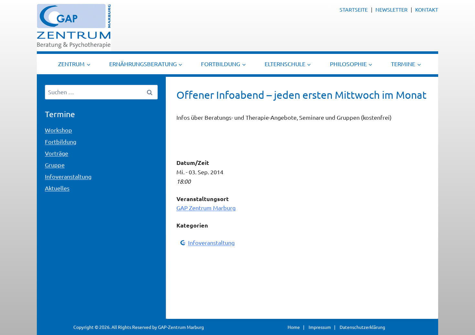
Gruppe (55, 164)
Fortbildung (60, 141)
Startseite (354, 9)
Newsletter (391, 9)
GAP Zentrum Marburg (206, 207)
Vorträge (56, 153)
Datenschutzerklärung (362, 327)
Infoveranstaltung (211, 242)
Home (294, 327)
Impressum (320, 327)
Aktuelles (57, 188)
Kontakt (426, 9)
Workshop (58, 130)
